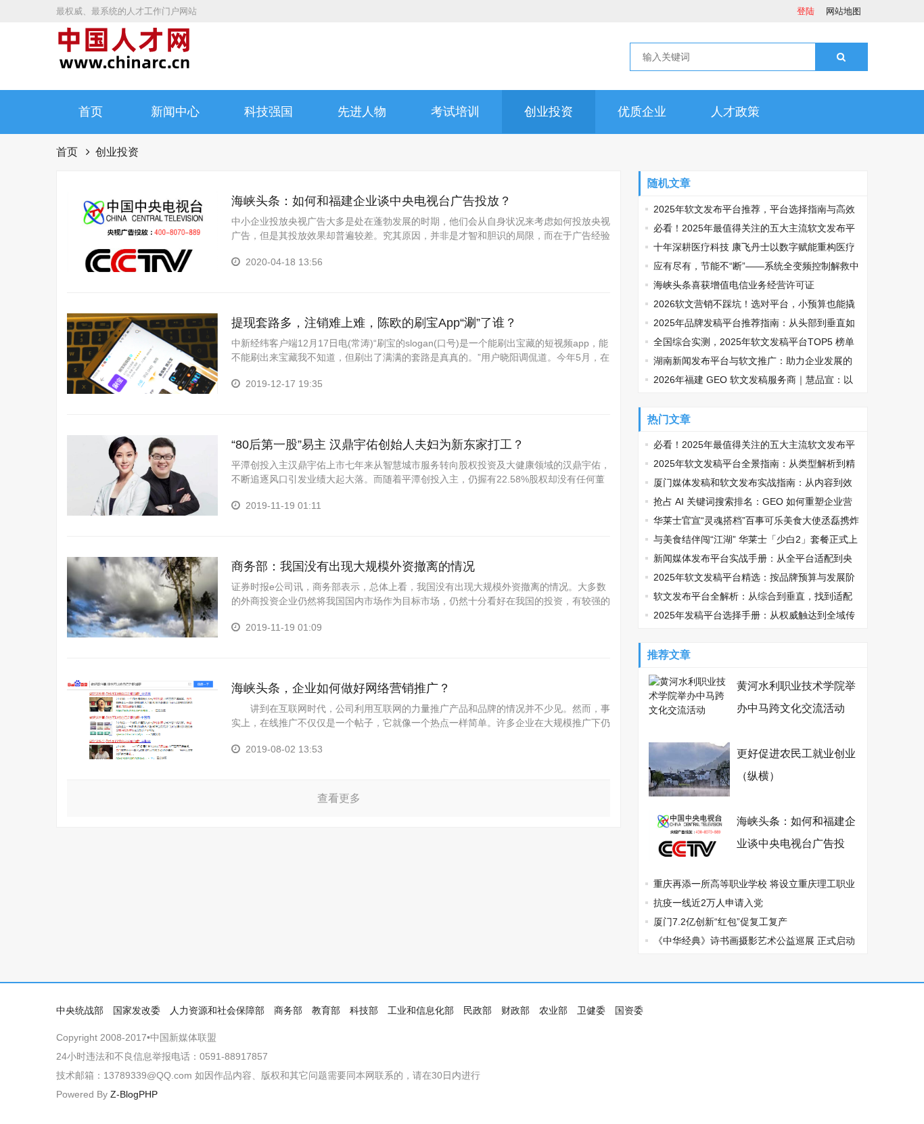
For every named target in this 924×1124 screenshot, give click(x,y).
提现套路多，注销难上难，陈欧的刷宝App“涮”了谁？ (374, 323)
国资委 (629, 1010)
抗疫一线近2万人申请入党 (708, 902)
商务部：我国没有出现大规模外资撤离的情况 (353, 566)
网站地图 (843, 11)
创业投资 (548, 111)
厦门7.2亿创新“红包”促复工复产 (720, 921)
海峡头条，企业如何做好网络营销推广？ (341, 688)
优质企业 (642, 111)
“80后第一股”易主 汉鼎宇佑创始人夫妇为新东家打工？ (377, 444)
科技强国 (268, 111)
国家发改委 (136, 1010)
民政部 (477, 1010)
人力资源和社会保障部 (217, 1010)
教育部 (326, 1010)
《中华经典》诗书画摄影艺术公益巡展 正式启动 (754, 940)
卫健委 (591, 1010)
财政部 (515, 1010)
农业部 (553, 1010)
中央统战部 (79, 1010)
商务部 (288, 1010)
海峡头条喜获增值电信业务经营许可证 (733, 284)
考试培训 (455, 111)
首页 (90, 111)
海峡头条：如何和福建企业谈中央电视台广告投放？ (371, 201)
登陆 (805, 11)
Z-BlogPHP (134, 1094)
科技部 (364, 1010)
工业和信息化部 (421, 1010)
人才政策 (735, 111)
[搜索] (841, 56)
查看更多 (339, 798)
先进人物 (362, 111)
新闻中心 (175, 111)
